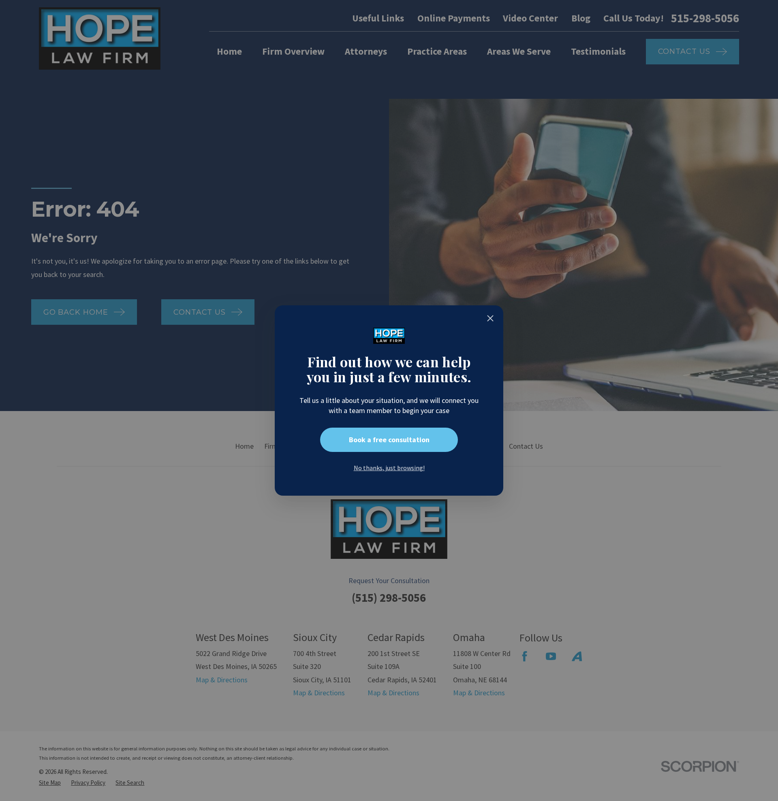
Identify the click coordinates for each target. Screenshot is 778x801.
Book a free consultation (389, 439)
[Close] (490, 318)
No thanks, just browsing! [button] (389, 468)
